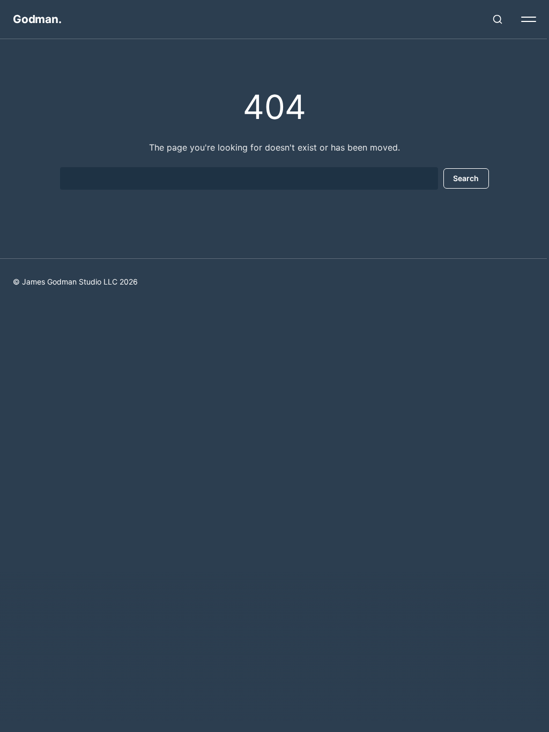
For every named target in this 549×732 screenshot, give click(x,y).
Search (466, 178)
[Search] (497, 19)
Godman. (37, 19)
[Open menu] (528, 19)
